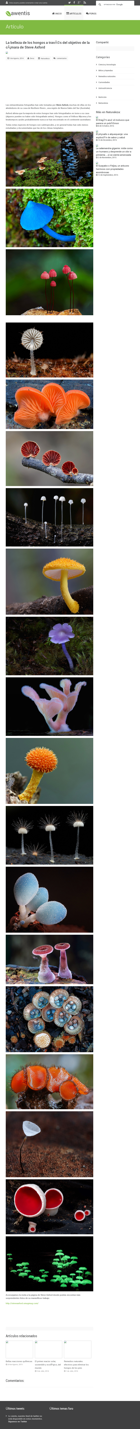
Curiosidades (104, 82)
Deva (32, 58)
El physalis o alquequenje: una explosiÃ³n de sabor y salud (112, 135)
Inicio (58, 13)
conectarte (29, 3)
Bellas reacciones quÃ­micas (19, 1361)
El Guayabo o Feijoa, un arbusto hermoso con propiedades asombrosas (112, 169)
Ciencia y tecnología (107, 64)
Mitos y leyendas (105, 70)
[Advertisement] (82, 27)
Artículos (75, 13)
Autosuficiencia (105, 88)
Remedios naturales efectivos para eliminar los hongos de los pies (76, 1364)
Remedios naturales (107, 76)
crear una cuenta (41, 3)
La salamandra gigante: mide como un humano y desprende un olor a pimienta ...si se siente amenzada (114, 151)
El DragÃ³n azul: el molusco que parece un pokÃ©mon (112, 121)
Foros (92, 13)
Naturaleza (45, 58)
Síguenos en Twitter (17, 1421)
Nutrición (102, 97)
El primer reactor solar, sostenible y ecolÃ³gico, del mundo (48, 1364)
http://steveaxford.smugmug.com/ (22, 1303)
